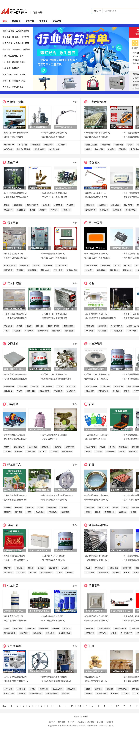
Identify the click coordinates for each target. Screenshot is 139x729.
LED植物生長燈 (116, 331)
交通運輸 (6, 49)
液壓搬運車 (58, 391)
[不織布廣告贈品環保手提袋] (95, 420)
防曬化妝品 (52, 512)
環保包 (112, 447)
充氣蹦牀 (109, 689)
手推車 (59, 386)
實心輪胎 (116, 391)
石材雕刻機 (35, 145)
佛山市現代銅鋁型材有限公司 (16, 681)
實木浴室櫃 (127, 568)
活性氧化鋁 (31, 628)
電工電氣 (43, 21)
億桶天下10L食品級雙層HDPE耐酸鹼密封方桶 (65, 611)
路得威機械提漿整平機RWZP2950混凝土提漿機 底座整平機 (121, 611)
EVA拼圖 (126, 693)
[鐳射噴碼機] (69, 83)
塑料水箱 (30, 507)
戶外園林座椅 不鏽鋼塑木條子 (121, 490)
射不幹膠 (7, 507)
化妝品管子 (19, 568)
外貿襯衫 (57, 447)
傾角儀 (126, 391)
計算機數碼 (7, 74)
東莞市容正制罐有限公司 (14, 556)
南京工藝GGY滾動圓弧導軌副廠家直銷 (65, 127)
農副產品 (6, 87)
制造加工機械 (8, 30)
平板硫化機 (61, 145)
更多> (74, 102)
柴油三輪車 (23, 386)
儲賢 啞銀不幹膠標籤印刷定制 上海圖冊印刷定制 (14, 308)
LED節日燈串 (131, 331)
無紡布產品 (123, 447)
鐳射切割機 (99, 149)
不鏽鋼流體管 (103, 572)
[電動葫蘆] (45, 83)
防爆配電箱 (24, 266)
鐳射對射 (39, 326)
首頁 (5, 21)
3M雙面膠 (65, 512)
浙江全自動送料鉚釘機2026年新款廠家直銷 (14, 187)
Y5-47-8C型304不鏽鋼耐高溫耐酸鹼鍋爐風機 (121, 127)
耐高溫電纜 (8, 270)
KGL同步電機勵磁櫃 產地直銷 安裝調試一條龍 (40, 248)
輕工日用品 (13, 55)
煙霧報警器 (69, 331)
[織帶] (14, 420)
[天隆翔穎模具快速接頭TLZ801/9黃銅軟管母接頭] (40, 178)
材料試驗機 (115, 205)
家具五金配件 (103, 507)
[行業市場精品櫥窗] (117, 83)
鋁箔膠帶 (7, 512)
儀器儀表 (16, 37)
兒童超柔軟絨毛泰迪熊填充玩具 (96, 671)
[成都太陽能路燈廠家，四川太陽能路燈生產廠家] (121, 299)
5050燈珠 (89, 270)
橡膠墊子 (55, 628)
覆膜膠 (30, 568)
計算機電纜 (32, 270)
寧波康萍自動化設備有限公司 (54, 193)
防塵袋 (102, 447)
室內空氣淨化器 (104, 628)
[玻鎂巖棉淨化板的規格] (121, 540)
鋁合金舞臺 (40, 512)
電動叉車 (34, 386)
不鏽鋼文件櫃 (110, 512)
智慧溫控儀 (128, 205)
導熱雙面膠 (52, 507)
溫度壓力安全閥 (91, 145)
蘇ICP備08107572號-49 (104, 726)
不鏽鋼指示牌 (68, 326)
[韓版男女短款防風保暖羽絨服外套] (40, 420)
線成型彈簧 (8, 210)
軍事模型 (89, 693)
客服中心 (71, 722)
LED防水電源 (61, 266)
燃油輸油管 (90, 391)
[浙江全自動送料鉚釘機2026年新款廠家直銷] (14, 178)
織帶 (6, 429)
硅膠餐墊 (18, 507)
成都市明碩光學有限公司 (95, 193)
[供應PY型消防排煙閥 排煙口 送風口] (65, 299)
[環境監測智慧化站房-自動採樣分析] (121, 178)
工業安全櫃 (90, 507)
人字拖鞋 (7, 452)
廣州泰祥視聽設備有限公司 (96, 499)
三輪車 (19, 391)
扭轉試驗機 (117, 210)
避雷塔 (29, 326)
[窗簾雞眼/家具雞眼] (95, 480)
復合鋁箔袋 (8, 572)
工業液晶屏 (102, 633)
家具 (21, 55)
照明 (27, 43)
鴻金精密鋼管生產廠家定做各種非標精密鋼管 (96, 550)
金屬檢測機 (102, 205)
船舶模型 (114, 693)
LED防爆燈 (89, 331)
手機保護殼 (21, 689)
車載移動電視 (103, 391)
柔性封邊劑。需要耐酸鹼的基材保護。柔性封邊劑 (40, 308)
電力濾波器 (114, 270)
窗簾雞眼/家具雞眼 (93, 490)
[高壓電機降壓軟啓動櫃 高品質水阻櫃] (14, 238)
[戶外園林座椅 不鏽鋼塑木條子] (121, 480)
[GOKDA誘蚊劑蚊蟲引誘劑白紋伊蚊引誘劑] (40, 480)
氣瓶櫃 (88, 512)
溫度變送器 (106, 266)
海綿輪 (115, 507)
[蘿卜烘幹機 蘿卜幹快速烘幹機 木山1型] (95, 117)
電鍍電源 (20, 270)
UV (117, 706)
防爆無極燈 (102, 331)
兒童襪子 (54, 452)
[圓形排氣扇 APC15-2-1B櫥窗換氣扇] (66, 480)
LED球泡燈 (102, 326)
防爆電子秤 (104, 210)
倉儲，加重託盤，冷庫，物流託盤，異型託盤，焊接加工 (14, 369)
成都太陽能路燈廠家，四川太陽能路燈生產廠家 (121, 308)
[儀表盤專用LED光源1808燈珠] (95, 238)
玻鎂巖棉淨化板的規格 (120, 550)
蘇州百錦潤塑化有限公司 (95, 439)
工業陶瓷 (63, 507)
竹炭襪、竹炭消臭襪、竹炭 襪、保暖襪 (65, 429)
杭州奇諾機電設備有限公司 (15, 318)
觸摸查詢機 (45, 270)
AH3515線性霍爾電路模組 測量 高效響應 (121, 248)
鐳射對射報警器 (53, 326)
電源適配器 (48, 266)
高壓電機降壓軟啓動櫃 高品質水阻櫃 (14, 248)
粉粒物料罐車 (48, 386)
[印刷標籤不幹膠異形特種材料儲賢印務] (14, 480)
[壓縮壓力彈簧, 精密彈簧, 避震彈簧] (65, 178)
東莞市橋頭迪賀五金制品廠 (15, 378)
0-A (4, 706)
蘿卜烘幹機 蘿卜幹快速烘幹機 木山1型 (96, 127)
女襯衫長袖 (31, 452)
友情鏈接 (109, 722)
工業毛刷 (54, 210)
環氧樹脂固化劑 (64, 633)
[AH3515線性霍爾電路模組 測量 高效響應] (121, 238)
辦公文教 (6, 80)
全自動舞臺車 (9, 386)
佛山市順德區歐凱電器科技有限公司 (100, 318)
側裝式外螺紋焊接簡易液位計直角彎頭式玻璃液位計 (96, 187)
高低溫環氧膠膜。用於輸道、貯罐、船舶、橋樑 (65, 550)
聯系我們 (61, 722)
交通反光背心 (67, 452)
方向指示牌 (29, 331)
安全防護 (57, 21)
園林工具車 (71, 386)
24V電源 (36, 266)
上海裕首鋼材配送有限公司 (96, 560)
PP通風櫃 (122, 512)
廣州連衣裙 (33, 447)
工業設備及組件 (22, 30)
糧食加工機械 (43, 331)
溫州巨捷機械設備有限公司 (53, 136)
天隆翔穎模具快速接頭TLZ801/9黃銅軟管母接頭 (40, 187)
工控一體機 (58, 270)
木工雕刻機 (23, 145)
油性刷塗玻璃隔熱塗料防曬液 (14, 611)
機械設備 (16, 21)
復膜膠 (59, 572)
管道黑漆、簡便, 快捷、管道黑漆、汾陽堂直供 (40, 369)
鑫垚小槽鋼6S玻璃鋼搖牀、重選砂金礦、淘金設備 (14, 127)
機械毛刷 (46, 205)
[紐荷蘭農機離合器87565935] (95, 359)
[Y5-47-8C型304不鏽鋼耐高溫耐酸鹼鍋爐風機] (121, 117)
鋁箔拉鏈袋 (53, 568)
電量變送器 (127, 270)
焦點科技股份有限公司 (70, 726)
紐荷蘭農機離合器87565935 (96, 369)
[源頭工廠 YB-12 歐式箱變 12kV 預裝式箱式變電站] (65, 238)
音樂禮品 (65, 693)
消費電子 (16, 68)
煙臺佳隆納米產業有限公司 (15, 620)
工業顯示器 (90, 633)
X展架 (29, 512)
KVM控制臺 (44, 689)
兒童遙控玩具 (102, 693)
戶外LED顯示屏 (116, 326)
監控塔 (19, 326)
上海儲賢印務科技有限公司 (15, 314)
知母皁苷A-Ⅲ (9, 145)
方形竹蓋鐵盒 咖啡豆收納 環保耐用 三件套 (40, 550)
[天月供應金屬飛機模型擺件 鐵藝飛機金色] (121, 661)
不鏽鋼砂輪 (66, 210)
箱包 (5, 55)
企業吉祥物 (70, 447)
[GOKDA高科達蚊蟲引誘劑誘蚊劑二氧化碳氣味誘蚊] (95, 299)
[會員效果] (80, 50)
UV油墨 (64, 568)
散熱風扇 (111, 149)
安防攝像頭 (8, 326)
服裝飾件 (27, 49)
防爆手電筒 (90, 326)
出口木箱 (70, 572)
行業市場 (37, 12)
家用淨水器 (90, 628)
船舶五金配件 (61, 369)
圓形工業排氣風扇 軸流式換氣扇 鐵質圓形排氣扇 (40, 671)
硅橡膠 (6, 628)
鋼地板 (126, 572)
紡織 (23, 80)
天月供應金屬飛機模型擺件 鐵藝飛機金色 (121, 671)
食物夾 (40, 507)
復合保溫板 (90, 572)
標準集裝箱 (8, 391)
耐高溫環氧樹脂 (9, 633)
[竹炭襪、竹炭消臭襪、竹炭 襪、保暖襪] (65, 420)
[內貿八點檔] (93, 83)
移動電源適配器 (35, 693)
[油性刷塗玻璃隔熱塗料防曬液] (14, 601)
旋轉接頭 (43, 210)
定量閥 (88, 149)
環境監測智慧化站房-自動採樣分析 (121, 187)
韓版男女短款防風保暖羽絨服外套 (40, 429)
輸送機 (129, 145)
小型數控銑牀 (40, 149)
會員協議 (100, 722)
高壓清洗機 (119, 145)
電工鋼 (88, 568)
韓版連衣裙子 (19, 447)
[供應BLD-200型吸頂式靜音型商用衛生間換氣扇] (95, 601)
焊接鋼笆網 (99, 568)
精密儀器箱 (110, 452)
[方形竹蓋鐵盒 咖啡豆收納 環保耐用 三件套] (40, 540)
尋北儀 (117, 266)
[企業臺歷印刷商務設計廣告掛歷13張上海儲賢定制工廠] (14, 540)
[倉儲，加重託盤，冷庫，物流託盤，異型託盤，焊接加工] (14, 359)
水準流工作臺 (9, 693)
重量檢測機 (90, 205)
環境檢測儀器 (131, 210)
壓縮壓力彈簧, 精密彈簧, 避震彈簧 (65, 187)
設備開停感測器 (91, 266)
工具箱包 (98, 452)
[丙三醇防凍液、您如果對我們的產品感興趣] (121, 359)
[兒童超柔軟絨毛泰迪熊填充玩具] (95, 661)
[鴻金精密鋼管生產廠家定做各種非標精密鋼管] (95, 540)
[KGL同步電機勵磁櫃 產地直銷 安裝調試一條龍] (39, 238)
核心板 (32, 689)
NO (79, 706)
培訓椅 (125, 507)
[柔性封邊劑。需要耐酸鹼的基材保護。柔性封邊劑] (40, 299)
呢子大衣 (43, 452)
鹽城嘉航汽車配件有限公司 (96, 378)
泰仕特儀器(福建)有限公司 (96, 197)
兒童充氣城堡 (122, 689)
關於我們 (52, 722)
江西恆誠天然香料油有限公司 (54, 499)
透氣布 (88, 452)
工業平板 (22, 693)
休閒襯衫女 (46, 447)
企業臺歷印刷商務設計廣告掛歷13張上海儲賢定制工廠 (14, 550)
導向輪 (121, 452)
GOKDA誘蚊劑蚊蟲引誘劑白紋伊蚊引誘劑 (40, 490)
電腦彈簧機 (18, 205)
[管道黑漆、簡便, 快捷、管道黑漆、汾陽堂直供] (40, 359)
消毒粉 (113, 633)
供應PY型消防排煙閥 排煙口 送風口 (65, 308)
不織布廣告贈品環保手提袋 (96, 429)
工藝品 (22, 74)
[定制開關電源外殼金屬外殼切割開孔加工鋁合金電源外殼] (14, 661)
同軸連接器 (101, 270)
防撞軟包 (17, 331)
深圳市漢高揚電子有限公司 (96, 620)
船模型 (88, 689)
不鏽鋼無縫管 (113, 568)
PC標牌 (6, 447)
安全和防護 (18, 43)
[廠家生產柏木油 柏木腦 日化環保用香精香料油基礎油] (40, 601)
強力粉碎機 (8, 149)
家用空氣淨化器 (120, 628)
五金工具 (30, 21)
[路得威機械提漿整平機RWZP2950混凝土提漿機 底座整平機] (121, 601)
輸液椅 (133, 512)
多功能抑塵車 (44, 391)
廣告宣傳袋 (133, 452)
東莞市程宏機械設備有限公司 (54, 318)
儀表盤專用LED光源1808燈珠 (96, 248)
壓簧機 (32, 210)
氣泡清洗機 (106, 145)
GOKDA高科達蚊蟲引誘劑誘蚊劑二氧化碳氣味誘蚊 (96, 308)
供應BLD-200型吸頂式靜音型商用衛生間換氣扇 (96, 611)
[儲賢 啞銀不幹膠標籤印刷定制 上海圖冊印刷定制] (14, 299)
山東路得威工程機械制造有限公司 (56, 378)
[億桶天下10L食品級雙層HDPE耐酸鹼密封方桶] (65, 601)
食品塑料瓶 (24, 633)
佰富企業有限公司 (49, 439)
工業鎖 (6, 331)
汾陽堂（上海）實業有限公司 (54, 197)
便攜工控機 (71, 689)
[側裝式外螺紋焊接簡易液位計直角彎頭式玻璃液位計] (95, 178)
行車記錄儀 (106, 386)
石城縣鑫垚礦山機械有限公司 (16, 132)
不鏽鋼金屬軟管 (32, 205)
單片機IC (127, 266)
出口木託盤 (31, 391)
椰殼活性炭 (18, 628)
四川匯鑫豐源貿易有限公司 (96, 253)
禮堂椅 (97, 512)
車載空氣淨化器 (91, 386)
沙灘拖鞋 (18, 452)
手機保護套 (8, 689)
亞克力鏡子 (50, 633)
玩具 (16, 74)
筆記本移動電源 (51, 693)
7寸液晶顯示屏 (126, 633)
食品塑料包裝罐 (46, 572)
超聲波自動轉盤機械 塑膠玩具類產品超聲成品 (65, 671)
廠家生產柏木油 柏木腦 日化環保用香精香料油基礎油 (40, 611)
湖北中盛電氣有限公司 (13, 136)
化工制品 (6, 68)
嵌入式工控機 (57, 689)
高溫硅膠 (67, 628)
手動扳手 (70, 205)
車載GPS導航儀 (9, 266)
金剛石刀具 (58, 205)
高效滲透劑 (37, 633)
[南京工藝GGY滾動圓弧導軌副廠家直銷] (65, 117)
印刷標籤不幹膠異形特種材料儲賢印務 (14, 490)
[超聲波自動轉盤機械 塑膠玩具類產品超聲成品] (65, 661)
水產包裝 (32, 572)
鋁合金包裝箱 (90, 447)
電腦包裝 (7, 568)
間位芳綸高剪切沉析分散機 (40, 127)
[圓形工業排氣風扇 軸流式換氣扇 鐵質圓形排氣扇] (40, 661)
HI (48, 706)
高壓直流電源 (72, 270)
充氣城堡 (98, 689)
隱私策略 (90, 722)
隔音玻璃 (116, 572)
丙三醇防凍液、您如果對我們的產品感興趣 (121, 369)
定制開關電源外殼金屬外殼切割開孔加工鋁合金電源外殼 (14, 671)
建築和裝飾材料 (18, 62)
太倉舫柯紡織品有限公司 (14, 435)
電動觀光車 (71, 391)
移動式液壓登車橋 (23, 149)
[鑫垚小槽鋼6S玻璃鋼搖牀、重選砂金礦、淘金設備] (14, 117)
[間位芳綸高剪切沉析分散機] (40, 117)
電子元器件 (7, 43)
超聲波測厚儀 (90, 210)
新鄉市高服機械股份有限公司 (54, 132)
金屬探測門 (56, 331)
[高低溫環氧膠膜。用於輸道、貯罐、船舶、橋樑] (65, 540)
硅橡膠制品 (44, 628)
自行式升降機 (54, 149)
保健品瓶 (41, 568)
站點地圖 (81, 722)
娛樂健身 (16, 80)
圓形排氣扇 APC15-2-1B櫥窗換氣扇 (65, 490)
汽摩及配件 (17, 49)
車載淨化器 (119, 386)
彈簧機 (6, 205)
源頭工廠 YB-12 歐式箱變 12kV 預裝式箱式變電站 (65, 248)
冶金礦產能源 (17, 87)
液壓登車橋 (48, 145)
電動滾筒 (122, 149)
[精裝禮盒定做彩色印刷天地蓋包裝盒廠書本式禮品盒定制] (121, 420)
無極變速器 (21, 210)
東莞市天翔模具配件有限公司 (16, 197)
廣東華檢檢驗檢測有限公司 (96, 681)
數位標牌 (18, 512)
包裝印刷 (6, 62)
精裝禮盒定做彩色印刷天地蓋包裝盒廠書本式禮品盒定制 (121, 429)
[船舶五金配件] (65, 359)
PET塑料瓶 (21, 572)
